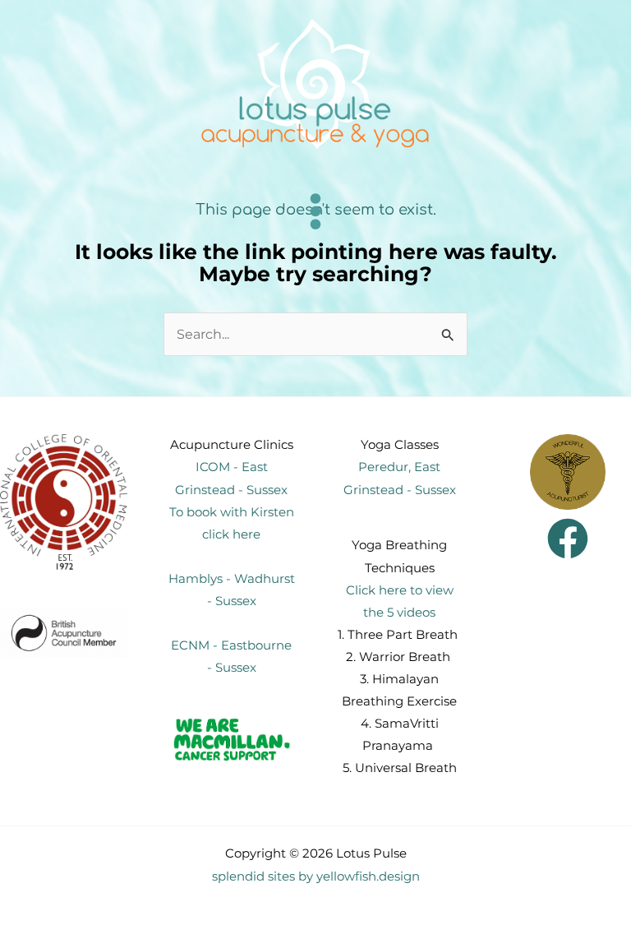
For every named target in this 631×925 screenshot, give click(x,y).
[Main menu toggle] (316, 211)
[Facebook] (567, 538)
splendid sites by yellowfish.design (316, 876)
